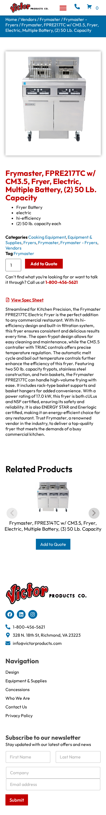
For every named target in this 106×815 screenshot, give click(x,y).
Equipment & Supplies (26, 680)
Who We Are (17, 698)
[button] (63, 8)
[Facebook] (9, 614)
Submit (17, 800)
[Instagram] (32, 614)
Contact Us (16, 707)
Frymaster (50, 19)
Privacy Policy (19, 715)
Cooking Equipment (47, 237)
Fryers (29, 242)
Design (12, 672)
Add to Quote (43, 263)
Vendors (28, 19)
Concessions (17, 689)
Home (11, 19)
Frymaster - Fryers (78, 242)
